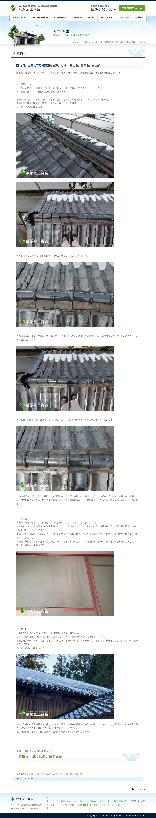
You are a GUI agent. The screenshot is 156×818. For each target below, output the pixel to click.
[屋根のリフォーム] (19, 17)
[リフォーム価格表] (40, 17)
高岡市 (76, 774)
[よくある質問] (123, 17)
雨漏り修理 (68, 774)
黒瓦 (81, 774)
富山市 (33, 774)
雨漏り (61, 774)
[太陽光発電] (77, 17)
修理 (28, 774)
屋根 (47, 774)
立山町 (55, 774)
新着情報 (86, 42)
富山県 (39, 774)
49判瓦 (23, 774)
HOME (75, 42)
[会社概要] (139, 17)
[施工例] (91, 17)
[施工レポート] (106, 17)
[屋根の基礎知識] (60, 17)
